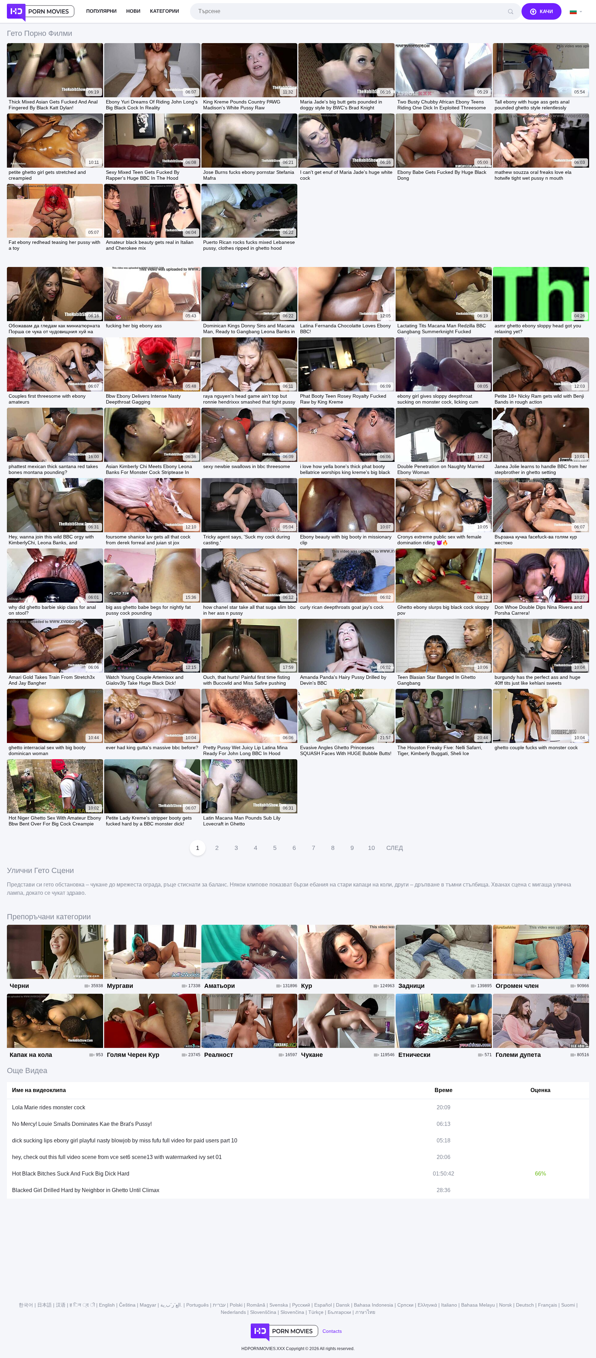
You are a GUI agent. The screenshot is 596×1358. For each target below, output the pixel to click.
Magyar (148, 1305)
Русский (301, 1305)
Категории (164, 11)
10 (371, 847)
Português (197, 1305)
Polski (236, 1305)
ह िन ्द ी (82, 1305)
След (394, 847)
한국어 (26, 1305)
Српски (405, 1305)
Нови (133, 11)
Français (547, 1305)
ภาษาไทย (365, 1312)
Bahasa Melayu (478, 1305)
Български (339, 1312)
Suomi (568, 1305)
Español (323, 1305)
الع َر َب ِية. (171, 1305)
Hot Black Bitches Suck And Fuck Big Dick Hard (70, 1174)
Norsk (505, 1305)
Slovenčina (292, 1312)
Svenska (278, 1305)
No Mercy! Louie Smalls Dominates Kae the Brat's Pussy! (82, 1124)
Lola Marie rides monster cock (48, 1107)
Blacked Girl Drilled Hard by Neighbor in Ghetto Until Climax (85, 1190)
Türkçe (316, 1312)
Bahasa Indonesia (373, 1305)
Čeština (127, 1305)
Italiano (449, 1305)
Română (256, 1305)
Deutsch (525, 1305)
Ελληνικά (427, 1305)
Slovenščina (263, 1312)
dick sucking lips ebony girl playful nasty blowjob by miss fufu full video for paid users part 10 (124, 1140)
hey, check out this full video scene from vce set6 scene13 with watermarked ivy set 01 (117, 1157)
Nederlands (233, 1312)
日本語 (44, 1305)
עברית (219, 1305)
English (107, 1305)
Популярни (101, 11)
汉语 (61, 1305)
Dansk (343, 1305)
